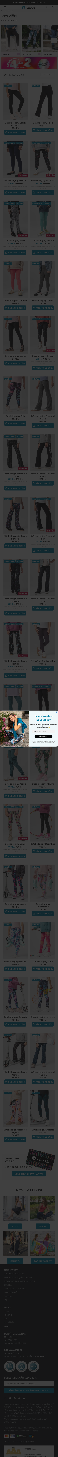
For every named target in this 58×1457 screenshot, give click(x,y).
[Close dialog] (56, 712)
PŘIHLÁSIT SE (43, 736)
